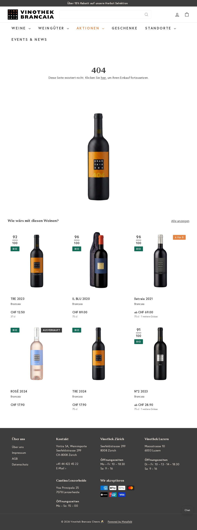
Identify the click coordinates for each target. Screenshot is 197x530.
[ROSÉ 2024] (37, 369)
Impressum (19, 453)
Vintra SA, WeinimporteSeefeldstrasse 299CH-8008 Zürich (71, 451)
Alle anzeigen (180, 221)
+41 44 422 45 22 (67, 464)
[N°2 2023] (160, 369)
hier (103, 78)
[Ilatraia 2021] (160, 276)
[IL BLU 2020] (98, 276)
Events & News (29, 39)
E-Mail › (61, 468)
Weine (20, 28)
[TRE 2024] (98, 369)
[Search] (146, 14)
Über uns (18, 447)
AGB (15, 458)
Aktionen (89, 28)
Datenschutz (20, 464)
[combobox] (105, 14)
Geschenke (125, 28)
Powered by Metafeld (120, 521)
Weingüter (52, 28)
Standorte (159, 28)
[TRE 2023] (37, 276)
